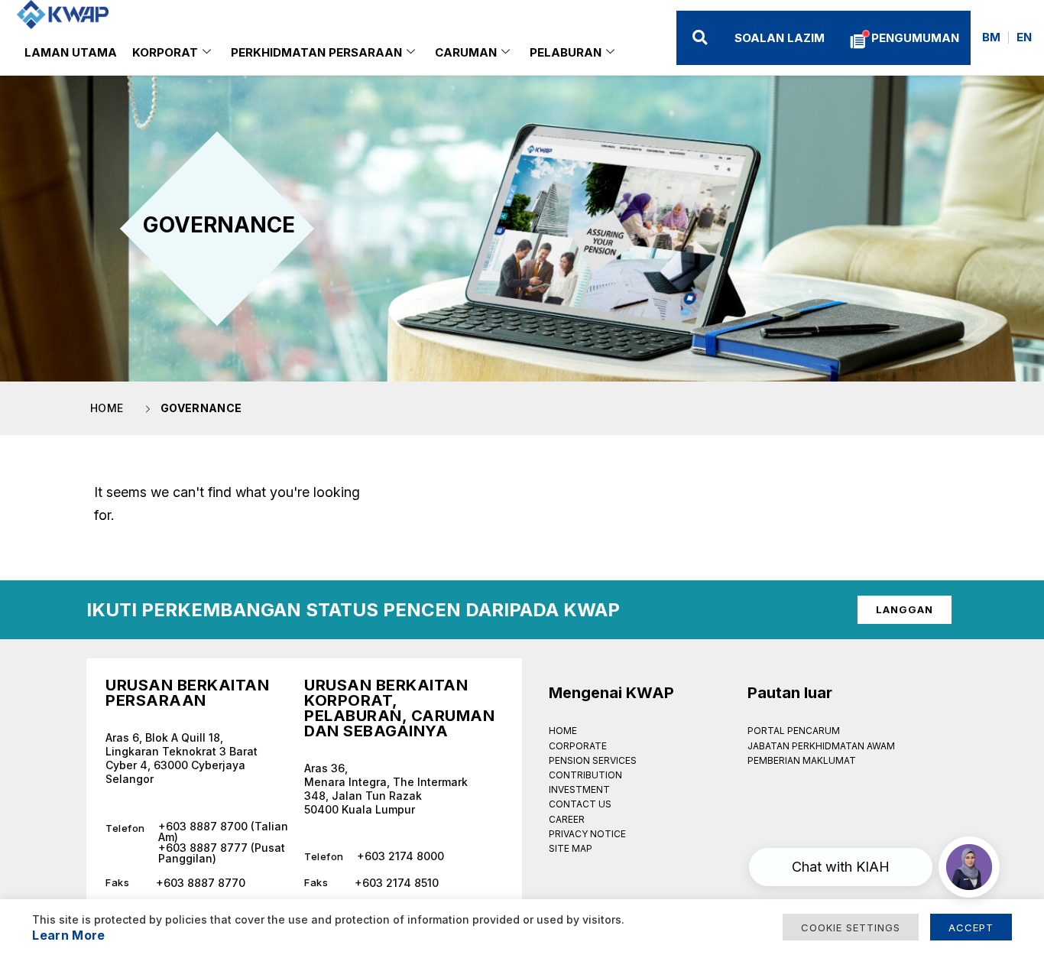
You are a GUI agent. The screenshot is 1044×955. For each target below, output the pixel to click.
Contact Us (580, 804)
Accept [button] (971, 927)
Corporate (578, 746)
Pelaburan (565, 52)
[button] (699, 38)
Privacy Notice (587, 834)
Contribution (585, 775)
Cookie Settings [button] (850, 927)
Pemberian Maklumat (801, 760)
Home (563, 730)
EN (1024, 37)
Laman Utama (70, 52)
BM (991, 37)
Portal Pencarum (793, 730)
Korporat (165, 52)
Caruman (466, 52)
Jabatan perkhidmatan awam (821, 746)
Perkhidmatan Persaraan (316, 52)
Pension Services (593, 760)
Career (567, 819)
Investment (579, 789)
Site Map (570, 848)
